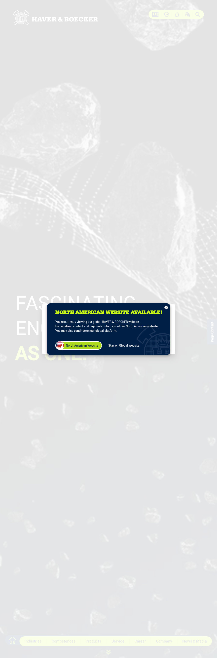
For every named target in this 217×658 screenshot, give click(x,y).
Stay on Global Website (123, 345)
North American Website (82, 345)
